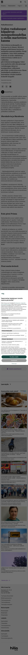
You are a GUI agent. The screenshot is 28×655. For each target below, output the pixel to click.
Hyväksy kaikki (14, 357)
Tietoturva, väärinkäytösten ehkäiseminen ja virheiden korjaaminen (11, 342)
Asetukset (14, 360)
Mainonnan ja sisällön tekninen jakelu (10, 344)
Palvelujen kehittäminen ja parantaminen (11, 328)
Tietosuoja (14, 363)
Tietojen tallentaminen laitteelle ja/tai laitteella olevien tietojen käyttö (12, 321)
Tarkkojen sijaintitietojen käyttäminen (10, 333)
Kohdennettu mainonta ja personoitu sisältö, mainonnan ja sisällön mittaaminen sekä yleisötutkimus (11, 325)
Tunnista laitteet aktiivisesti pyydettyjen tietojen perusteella (12, 336)
